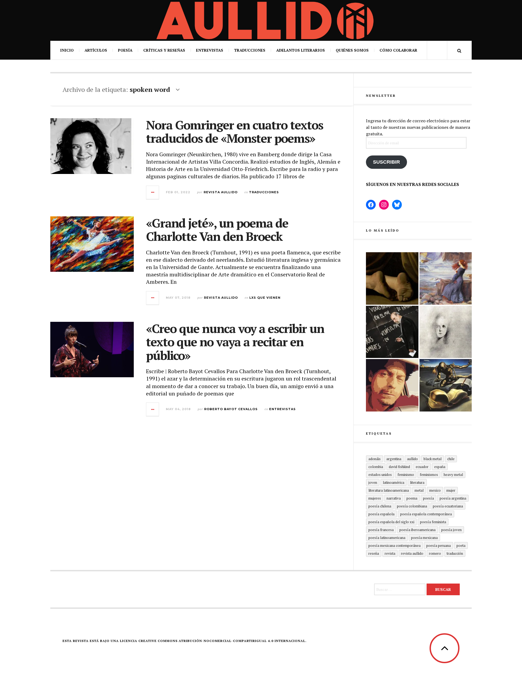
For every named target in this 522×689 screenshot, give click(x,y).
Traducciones (249, 50)
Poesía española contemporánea (426, 514)
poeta (460, 545)
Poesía (125, 50)
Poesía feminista (433, 521)
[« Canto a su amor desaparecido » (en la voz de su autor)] (392, 332)
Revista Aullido (221, 192)
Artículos (96, 50)
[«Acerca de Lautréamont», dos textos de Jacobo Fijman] (446, 332)
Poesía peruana (438, 545)
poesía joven (451, 529)
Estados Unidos (380, 474)
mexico (435, 490)
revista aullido (412, 553)
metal (419, 490)
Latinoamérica (393, 482)
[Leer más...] (152, 192)
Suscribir (386, 162)
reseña (373, 553)
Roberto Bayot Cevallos (231, 409)
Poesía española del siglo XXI (391, 521)
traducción (455, 553)
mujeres (374, 498)
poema (411, 498)
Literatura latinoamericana (388, 490)
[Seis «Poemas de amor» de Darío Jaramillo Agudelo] (446, 385)
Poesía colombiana (412, 506)
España (439, 466)
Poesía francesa (381, 529)
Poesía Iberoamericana (417, 529)
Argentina (393, 458)
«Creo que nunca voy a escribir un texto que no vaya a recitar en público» (235, 341)
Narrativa (394, 498)
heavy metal (453, 474)
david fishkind (399, 466)
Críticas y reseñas (164, 50)
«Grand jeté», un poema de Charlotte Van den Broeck (217, 230)
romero (435, 553)
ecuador (422, 466)
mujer (450, 490)
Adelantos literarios (300, 50)
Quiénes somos (352, 50)
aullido (412, 458)
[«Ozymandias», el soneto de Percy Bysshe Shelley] (392, 278)
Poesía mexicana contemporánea (394, 545)
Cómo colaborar (398, 50)
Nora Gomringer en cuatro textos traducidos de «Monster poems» (234, 131)
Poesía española (381, 514)
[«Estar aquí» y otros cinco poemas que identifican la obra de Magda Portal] (446, 278)
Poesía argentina (453, 498)
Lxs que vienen (265, 298)
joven (372, 482)
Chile (451, 458)
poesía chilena (379, 506)
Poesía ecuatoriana (448, 506)
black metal (433, 458)
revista (390, 553)
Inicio (67, 50)
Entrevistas (209, 50)
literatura (417, 482)
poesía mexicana (424, 537)
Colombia (375, 466)
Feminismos (429, 474)
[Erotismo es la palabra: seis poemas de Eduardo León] (392, 385)
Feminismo (405, 474)
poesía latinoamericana (386, 537)
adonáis (374, 458)
